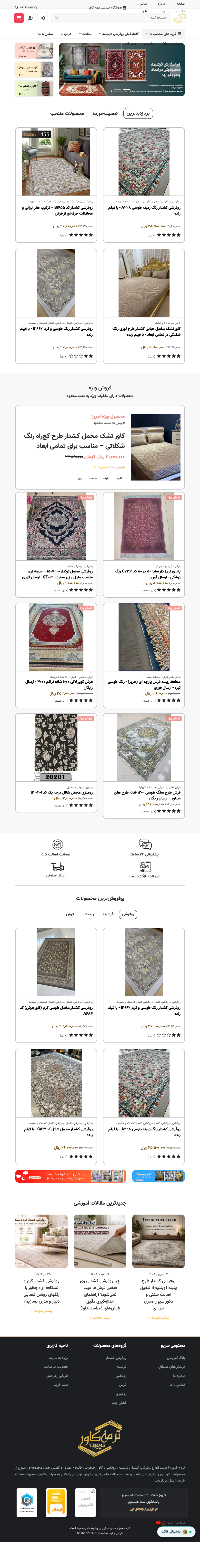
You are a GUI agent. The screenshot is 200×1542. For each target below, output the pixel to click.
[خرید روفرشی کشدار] (34, 51)
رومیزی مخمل (74, 788)
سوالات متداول (171, 44)
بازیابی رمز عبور (57, 1376)
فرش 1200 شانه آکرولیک (151, 788)
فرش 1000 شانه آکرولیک (63, 677)
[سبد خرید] (19, 18)
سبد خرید (61, 1385)
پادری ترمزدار (163, 566)
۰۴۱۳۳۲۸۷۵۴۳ (144, 1510)
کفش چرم (119, 1403)
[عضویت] (31, 18)
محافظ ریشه (153, 677)
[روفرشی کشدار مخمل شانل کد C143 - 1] (56, 1083)
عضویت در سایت (56, 1367)
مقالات (86, 34)
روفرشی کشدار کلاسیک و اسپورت (133, 202)
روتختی (88, 914)
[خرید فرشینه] (34, 70)
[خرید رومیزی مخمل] (158, 1176)
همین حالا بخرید (110, 467)
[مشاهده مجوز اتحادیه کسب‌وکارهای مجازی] (27, 1502)
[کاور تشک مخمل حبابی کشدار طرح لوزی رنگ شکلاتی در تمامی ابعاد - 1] (143, 283)
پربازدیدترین (138, 113)
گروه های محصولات (164, 34)
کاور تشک (160, 323)
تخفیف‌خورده (105, 114)
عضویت (149, 44)
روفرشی (176, 202)
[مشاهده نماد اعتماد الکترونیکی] (85, 1502)
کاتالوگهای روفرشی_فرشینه (120, 34)
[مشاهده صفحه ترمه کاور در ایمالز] (56, 1502)
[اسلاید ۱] (126, 89)
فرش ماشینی (86, 677)
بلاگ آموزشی (176, 1358)
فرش (70, 914)
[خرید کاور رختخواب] (34, 89)
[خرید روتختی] (70, 1176)
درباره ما (65, 34)
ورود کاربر (129, 44)
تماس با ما (45, 34)
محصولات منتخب (67, 114)
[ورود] (43, 18)
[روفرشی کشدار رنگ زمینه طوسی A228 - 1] (143, 162)
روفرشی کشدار (162, 202)
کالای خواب (174, 323)
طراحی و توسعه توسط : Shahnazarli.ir (100, 1533)
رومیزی (89, 788)
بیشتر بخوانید (159, 1318)
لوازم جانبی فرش (171, 677)
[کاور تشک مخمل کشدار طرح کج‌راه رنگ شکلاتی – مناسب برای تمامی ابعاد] (155, 447)
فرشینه (176, 566)
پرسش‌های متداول (171, 1367)
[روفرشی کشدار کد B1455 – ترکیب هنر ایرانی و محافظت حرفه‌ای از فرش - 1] (56, 162)
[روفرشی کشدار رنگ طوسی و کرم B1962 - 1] (56, 283)
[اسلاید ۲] (117, 89)
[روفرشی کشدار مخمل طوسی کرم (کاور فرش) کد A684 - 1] (56, 962)
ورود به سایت (58, 1358)
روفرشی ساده (75, 566)
